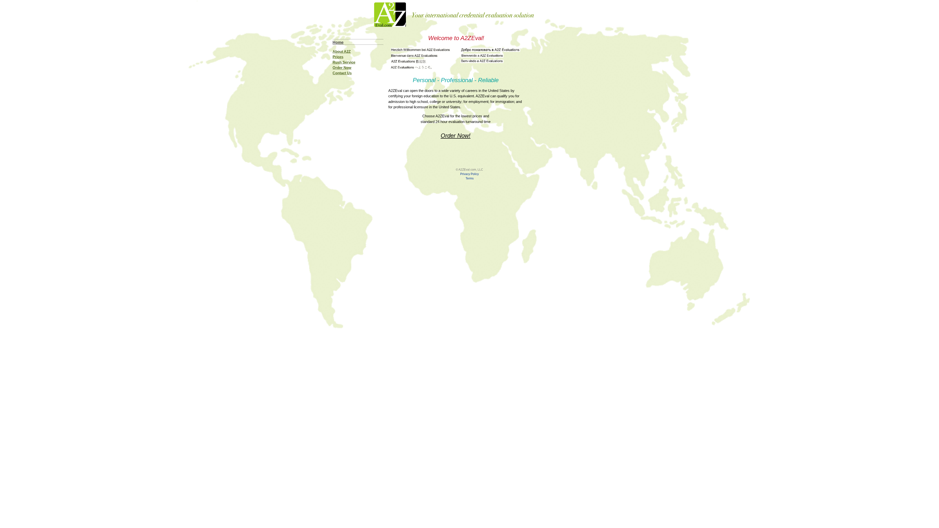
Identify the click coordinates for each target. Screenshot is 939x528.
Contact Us (342, 73)
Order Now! (455, 135)
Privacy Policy (469, 174)
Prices (338, 57)
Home (338, 42)
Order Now (342, 68)
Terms (470, 178)
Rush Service (344, 62)
